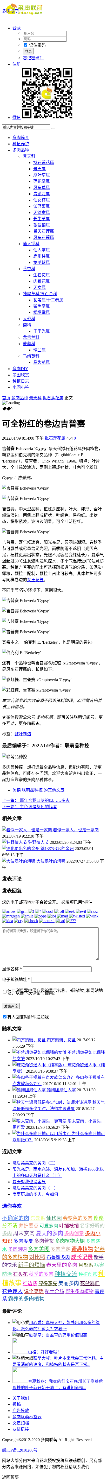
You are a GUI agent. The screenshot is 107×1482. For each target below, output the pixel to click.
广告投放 (20, 1410)
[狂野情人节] (15, 842)
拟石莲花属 (43, 162)
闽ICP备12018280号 (20, 1450)
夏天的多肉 (49, 1233)
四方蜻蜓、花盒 (61, 1040)
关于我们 (20, 1398)
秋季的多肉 (41, 1274)
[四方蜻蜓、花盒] (29, 1040)
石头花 (20, 1274)
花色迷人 (12, 1291)
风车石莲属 (43, 237)
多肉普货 (44, 1241)
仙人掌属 (41, 250)
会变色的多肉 (77, 1218)
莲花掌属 (41, 181)
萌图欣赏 (20, 375)
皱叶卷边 (23, 734)
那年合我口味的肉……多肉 (36, 800)
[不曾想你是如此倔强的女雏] (40, 1052)
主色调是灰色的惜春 (29, 807)
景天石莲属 (43, 231)
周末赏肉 (24, 1233)
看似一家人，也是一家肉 (76, 830)
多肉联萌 (10, 11)
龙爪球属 (41, 262)
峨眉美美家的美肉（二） (35, 1163)
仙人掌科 (31, 244)
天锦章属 (41, 212)
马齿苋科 (31, 356)
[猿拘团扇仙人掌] (29, 1090)
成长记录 (82, 1257)
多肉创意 (74, 1233)
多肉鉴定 (60, 1249)
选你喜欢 (12, 1206)
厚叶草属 (41, 175)
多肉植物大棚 (70, 1241)
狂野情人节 (38, 842)
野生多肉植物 (79, 1291)
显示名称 (12, 969)
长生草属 (41, 219)
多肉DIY (20, 368)
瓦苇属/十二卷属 (48, 300)
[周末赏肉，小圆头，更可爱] (40, 1121)
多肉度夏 (23, 1241)
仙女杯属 (41, 200)
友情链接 (20, 1429)
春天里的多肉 (61, 1265)
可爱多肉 (48, 1225)
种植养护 (20, 144)
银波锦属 (41, 225)
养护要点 (28, 1225)
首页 (6, 398)
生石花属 (41, 275)
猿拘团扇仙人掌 (61, 1090)
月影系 (85, 1265)
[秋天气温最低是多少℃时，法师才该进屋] (52, 1102)
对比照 (37, 1257)
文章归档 (20, 1423)
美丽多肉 (68, 1283)
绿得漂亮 (47, 1283)
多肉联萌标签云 (27, 1417)
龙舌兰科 (31, 337)
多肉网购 (17, 1249)
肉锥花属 (41, 281)
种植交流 (66, 1274)
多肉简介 (20, 137)
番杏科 (29, 269)
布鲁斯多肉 (58, 1257)
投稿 (16, 1404)
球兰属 (39, 350)
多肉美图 (39, 1249)
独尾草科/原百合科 (40, 294)
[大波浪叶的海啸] (19, 861)
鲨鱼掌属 (41, 306)
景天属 (39, 169)
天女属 (39, 287)
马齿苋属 (41, 362)
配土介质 (54, 1291)
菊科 (27, 325)
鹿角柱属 (41, 256)
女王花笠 (35, 580)
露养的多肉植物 (26, 1299)
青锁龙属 (41, 194)
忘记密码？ (33, 58)
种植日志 (20, 381)
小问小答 (20, 387)
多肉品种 (20, 150)
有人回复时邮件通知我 (28, 1017)
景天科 (29, 156)
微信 (16, 117)
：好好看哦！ (44, 1352)
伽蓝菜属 (41, 206)
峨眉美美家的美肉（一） (35, 1188)
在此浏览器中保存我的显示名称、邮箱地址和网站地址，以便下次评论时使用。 (55, 991)
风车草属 (41, 187)
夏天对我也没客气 (29, 1182)
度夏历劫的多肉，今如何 (35, 1194)
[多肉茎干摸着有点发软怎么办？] (44, 1077)
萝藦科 (29, 343)
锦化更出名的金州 (57, 848)
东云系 (37, 1218)
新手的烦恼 (31, 1265)
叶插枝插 (69, 1225)
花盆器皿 (90, 1283)
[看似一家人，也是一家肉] (27, 830)
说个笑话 (34, 1291)
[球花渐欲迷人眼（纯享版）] (40, 1065)
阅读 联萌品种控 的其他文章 (38, 790)
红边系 (30, 1283)
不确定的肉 (15, 1218)
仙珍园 (54, 1218)
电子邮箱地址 (16, 979)
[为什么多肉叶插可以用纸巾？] (42, 1133)
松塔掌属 (41, 312)
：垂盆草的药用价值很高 (58, 1335)
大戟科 (29, 318)
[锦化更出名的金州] (21, 848)
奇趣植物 (82, 1249)
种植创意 (87, 1274)
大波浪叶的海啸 (50, 861)
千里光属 (41, 331)
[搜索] (53, 128)
